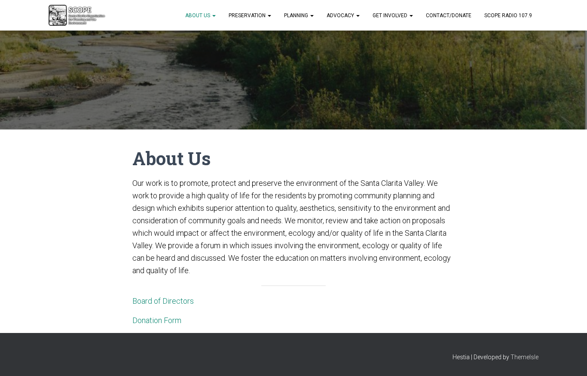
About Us (198, 15)
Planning (296, 15)
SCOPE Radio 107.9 (508, 15)
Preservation (248, 15)
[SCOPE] (77, 15)
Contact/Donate (448, 15)
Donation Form (156, 320)
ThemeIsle (524, 357)
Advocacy (341, 15)
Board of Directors (163, 300)
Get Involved (391, 15)
